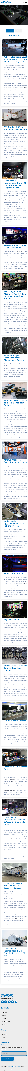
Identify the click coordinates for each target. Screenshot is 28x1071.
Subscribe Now (7, 1059)
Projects (4, 1015)
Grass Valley (20, 144)
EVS (10, 148)
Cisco (25, 87)
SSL (20, 81)
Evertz (7, 92)
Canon (12, 81)
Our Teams (4, 1012)
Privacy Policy (21, 1070)
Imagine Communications (10, 790)
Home (10, 16)
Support (4, 1070)
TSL (6, 200)
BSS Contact (5, 1024)
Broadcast (10, 31)
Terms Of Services (12, 1070)
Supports (4, 1018)
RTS (18, 150)
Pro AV (18, 31)
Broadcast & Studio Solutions (14, 1066)
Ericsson (6, 264)
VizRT (25, 148)
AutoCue (10, 262)
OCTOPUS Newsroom (9, 779)
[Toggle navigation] (26, 3)
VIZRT (25, 583)
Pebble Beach (13, 632)
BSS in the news (6, 1021)
